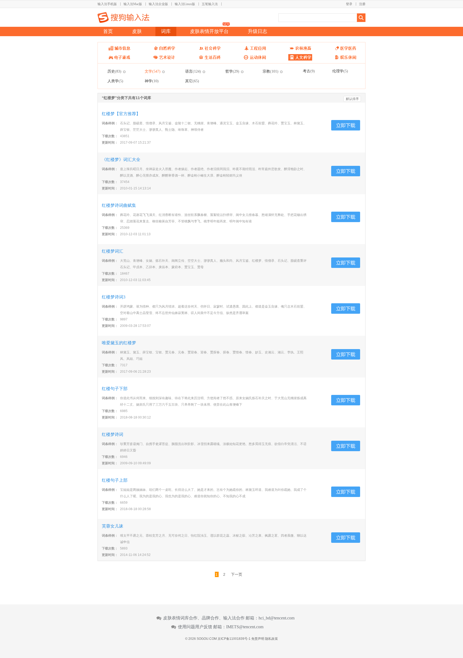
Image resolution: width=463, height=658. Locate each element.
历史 (114, 71)
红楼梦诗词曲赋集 (119, 205)
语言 (193, 71)
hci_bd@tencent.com (276, 618)
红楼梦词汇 (112, 251)
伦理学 (340, 71)
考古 (309, 71)
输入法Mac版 (133, 4)
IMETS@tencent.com (244, 627)
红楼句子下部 (115, 388)
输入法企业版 (158, 4)
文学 (152, 71)
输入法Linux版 (185, 4)
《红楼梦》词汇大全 (121, 159)
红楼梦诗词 (112, 434)
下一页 (236, 574)
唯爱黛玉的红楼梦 (119, 343)
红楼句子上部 (115, 480)
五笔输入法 (210, 4)
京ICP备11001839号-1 (234, 639)
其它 (192, 81)
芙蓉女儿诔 (112, 526)
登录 (349, 4)
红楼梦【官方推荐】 (121, 113)
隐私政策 (271, 639)
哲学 (232, 71)
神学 (152, 81)
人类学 (115, 81)
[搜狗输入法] (123, 17)
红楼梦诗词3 (113, 297)
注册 (362, 4)
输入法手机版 (107, 4)
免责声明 (257, 639)
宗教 (270, 71)
